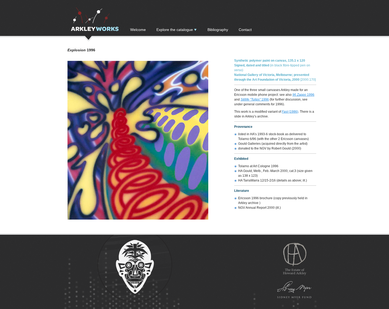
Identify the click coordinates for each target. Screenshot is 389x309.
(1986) (293, 111)
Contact (245, 30)
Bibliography (217, 30)
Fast (285, 111)
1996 (303, 94)
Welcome (138, 30)
